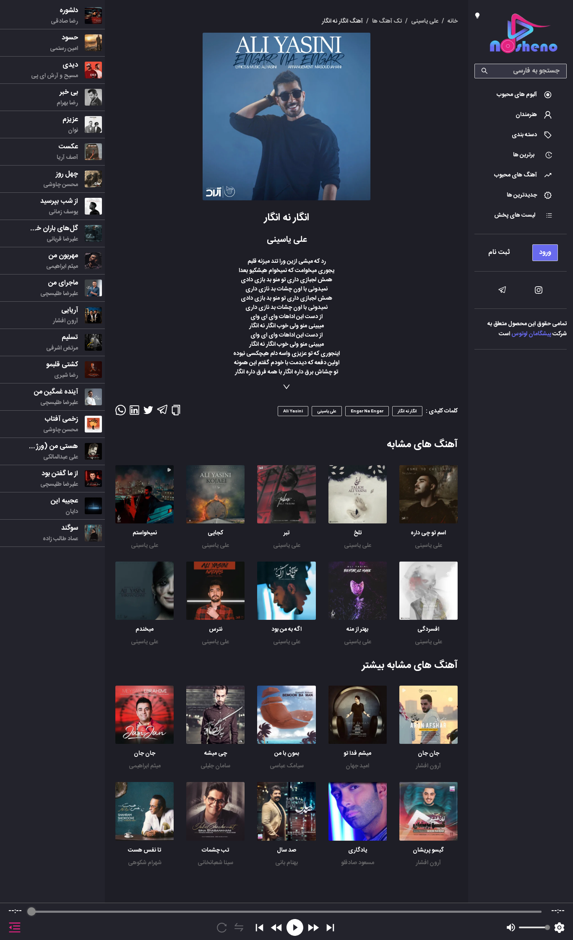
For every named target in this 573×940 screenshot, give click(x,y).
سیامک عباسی (287, 766)
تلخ (358, 533)
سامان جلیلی (215, 766)
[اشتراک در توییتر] (148, 413)
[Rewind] (276, 927)
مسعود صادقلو (357, 863)
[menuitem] (520, 94)
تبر (286, 533)
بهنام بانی (286, 863)
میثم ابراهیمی (145, 766)
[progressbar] (286, 911)
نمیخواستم (145, 533)
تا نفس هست (144, 850)
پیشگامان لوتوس (531, 334)
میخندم (144, 629)
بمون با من (286, 753)
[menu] (520, 250)
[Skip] (330, 927)
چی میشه (215, 753)
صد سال (286, 850)
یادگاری (357, 850)
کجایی (215, 533)
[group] (286, 921)
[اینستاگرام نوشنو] (538, 290)
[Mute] (510, 927)
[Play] (294, 927)
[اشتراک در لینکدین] (134, 413)
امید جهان (357, 766)
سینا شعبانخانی (215, 863)
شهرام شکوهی (144, 863)
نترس (215, 629)
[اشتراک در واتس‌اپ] (120, 413)
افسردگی (428, 629)
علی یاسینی (428, 546)
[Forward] (313, 927)
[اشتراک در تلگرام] (162, 413)
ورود (545, 252)
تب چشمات (215, 850)
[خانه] (523, 35)
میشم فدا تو (357, 753)
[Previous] (259, 927)
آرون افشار (428, 766)
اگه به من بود (286, 629)
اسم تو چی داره (428, 533)
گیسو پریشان (428, 850)
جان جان (428, 753)
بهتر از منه (357, 629)
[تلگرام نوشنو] (502, 290)
